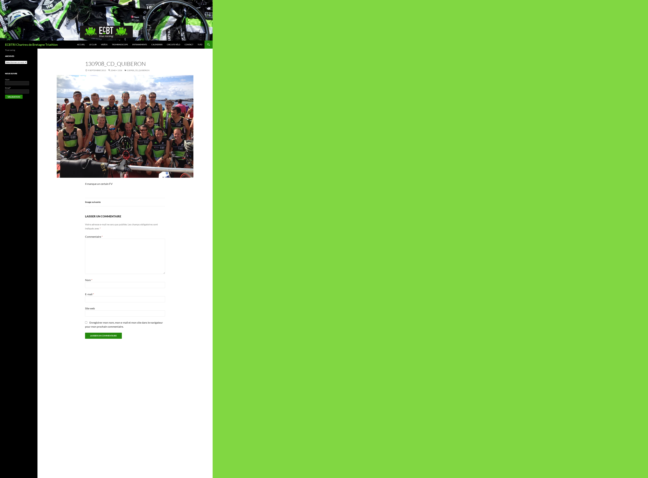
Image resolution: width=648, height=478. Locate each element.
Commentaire (94, 236)
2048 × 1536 (116, 70)
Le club (93, 44)
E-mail (89, 294)
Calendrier (157, 44)
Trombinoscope (120, 44)
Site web (90, 308)
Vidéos (104, 44)
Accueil (81, 44)
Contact (189, 44)
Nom (88, 280)
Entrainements (139, 44)
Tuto (200, 44)
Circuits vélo (173, 44)
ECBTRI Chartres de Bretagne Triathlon (31, 44)
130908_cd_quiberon (138, 70)
